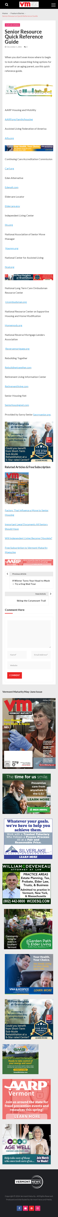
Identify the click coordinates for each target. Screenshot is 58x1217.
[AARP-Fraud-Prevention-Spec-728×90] (29, 562)
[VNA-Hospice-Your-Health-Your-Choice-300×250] (29, 974)
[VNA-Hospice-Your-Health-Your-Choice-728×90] (29, 148)
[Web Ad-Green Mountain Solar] (20, 1059)
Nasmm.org (11, 248)
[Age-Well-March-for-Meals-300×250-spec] (26, 1144)
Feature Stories (12, 25)
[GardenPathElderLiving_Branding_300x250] (28, 929)
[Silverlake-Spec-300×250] (28, 839)
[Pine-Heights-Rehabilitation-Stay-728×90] (29, 277)
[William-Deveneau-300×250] (26, 884)
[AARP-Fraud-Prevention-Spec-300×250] (26, 1099)
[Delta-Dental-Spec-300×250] (26, 794)
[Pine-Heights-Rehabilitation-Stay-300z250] (29, 442)
